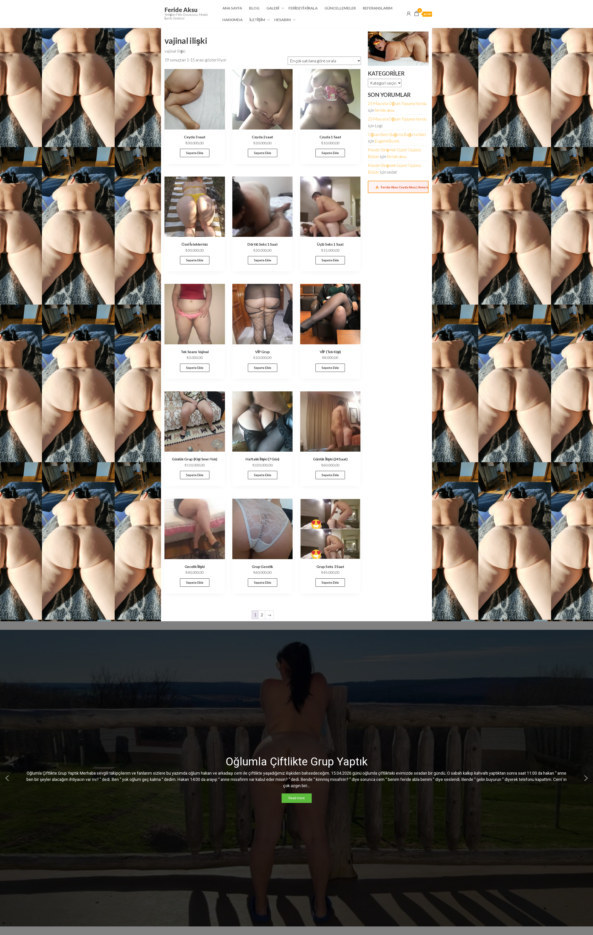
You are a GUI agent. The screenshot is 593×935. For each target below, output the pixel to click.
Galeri (272, 8)
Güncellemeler (340, 8)
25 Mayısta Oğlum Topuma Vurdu (397, 103)
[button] (7, 778)
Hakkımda (232, 19)
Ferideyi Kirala (303, 8)
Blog (254, 8)
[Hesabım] (409, 13)
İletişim (257, 19)
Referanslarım (377, 8)
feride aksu (384, 110)
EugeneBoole (387, 140)
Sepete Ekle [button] (194, 153)
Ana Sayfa (232, 8)
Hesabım (282, 19)
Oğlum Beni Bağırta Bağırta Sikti (397, 134)
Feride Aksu (181, 9)
